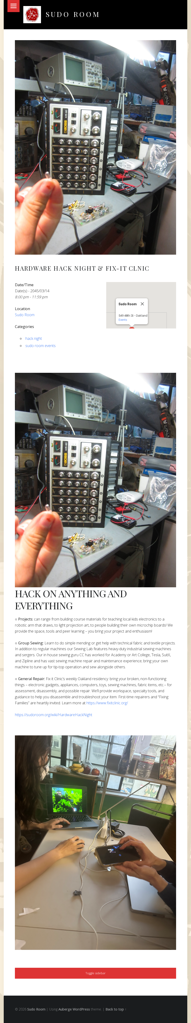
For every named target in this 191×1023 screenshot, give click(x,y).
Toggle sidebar (95, 973)
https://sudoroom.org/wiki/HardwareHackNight (53, 714)
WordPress (81, 1009)
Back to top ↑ (116, 1009)
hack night (33, 338)
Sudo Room (73, 14)
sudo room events (40, 345)
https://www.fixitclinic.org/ (107, 702)
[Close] (142, 303)
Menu (13, 6)
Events (123, 320)
